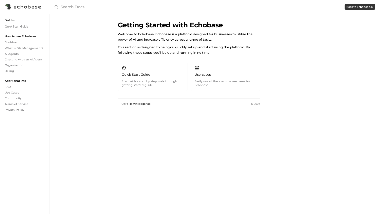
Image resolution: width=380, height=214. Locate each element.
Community (13, 98)
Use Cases (12, 92)
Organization (14, 65)
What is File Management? (24, 48)
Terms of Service (16, 104)
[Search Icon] (195, 7)
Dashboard (13, 42)
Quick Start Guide (16, 26)
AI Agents (12, 54)
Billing (9, 71)
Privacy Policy (14, 110)
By (120, 103)
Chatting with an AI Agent (23, 59)
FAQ (8, 87)
